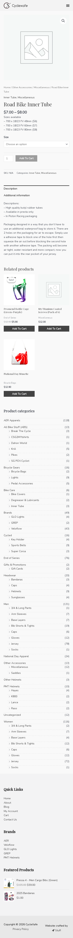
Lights (14, 477)
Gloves (15, 638)
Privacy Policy (21, 929)
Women (8, 721)
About (7, 803)
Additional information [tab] (17, 195)
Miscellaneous (42, 87)
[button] (63, 20)
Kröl (13, 449)
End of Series (12, 558)
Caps (14, 585)
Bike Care (9, 490)
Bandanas (17, 579)
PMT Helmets (12, 686)
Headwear (10, 575)
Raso (14, 708)
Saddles (16, 673)
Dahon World (19, 443)
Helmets (16, 591)
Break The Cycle (21, 431)
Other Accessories (22, 87)
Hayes (15, 690)
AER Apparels (12, 420)
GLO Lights (17, 517)
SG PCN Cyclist (20, 461)
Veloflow (16, 528)
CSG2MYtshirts (20, 437)
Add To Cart (26, 158)
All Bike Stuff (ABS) (15, 427)
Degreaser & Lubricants (25, 500)
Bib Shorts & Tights (22, 626)
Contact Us (10, 819)
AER (6, 841)
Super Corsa (18, 551)
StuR (57, 930)
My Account (11, 811)
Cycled (8, 535)
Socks (14, 649)
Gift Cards (17, 568)
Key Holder (17, 539)
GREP (14, 523)
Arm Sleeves (18, 614)
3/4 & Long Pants (21, 608)
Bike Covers (18, 494)
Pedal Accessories (22, 483)
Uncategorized (12, 715)
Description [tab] (10, 188)
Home (7, 87)
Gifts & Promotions (15, 565)
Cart (6, 815)
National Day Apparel (16, 656)
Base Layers (18, 620)
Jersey (15, 644)
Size (6, 137)
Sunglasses (18, 597)
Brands (8, 512)
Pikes (14, 455)
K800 (14, 696)
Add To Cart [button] (19, 328)
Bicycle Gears (12, 467)
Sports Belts (18, 545)
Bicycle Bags (18, 471)
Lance (14, 702)
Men (6, 604)
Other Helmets (12, 680)
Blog (6, 807)
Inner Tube (10, 97)
